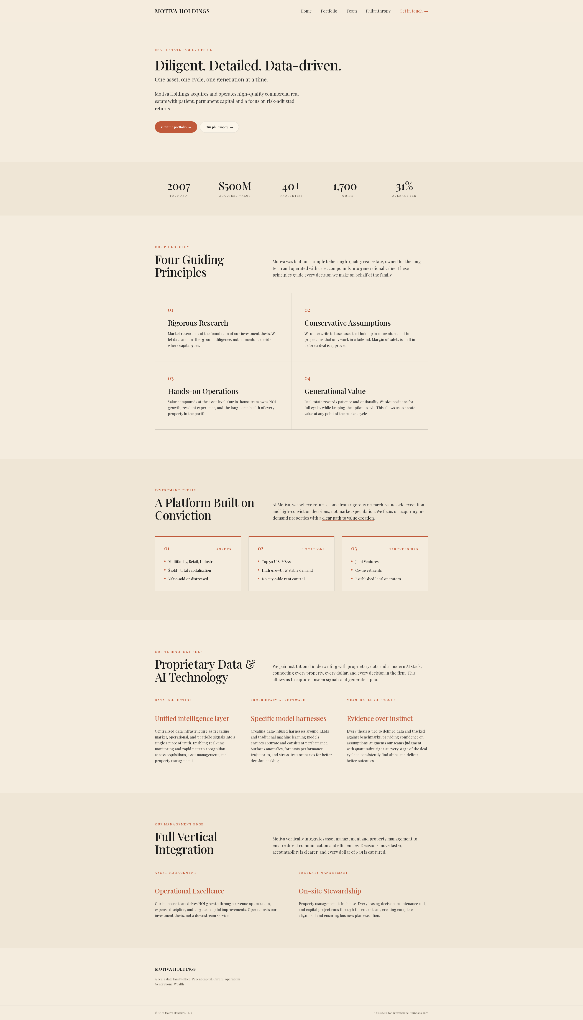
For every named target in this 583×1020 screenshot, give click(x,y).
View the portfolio (176, 127)
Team (351, 11)
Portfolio (329, 11)
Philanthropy (378, 11)
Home (306, 11)
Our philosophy (219, 127)
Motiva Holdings (182, 11)
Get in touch (414, 11)
